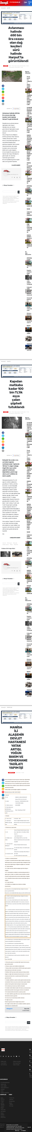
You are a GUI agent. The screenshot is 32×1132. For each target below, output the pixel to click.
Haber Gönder (16, 1064)
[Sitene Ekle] (20, 1056)
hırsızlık (14, 486)
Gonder (19, 192)
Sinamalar (3, 1109)
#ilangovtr (9, 1008)
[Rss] (14, 1056)
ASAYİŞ (8, 361)
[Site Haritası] (17, 1056)
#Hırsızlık (15, 543)
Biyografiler (12, 1101)
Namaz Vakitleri (2, 1104)
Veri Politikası (4, 1064)
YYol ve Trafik (2, 1101)
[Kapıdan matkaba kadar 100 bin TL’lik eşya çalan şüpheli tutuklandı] (12, 422)
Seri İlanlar (3, 1111)
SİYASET (3, 1089)
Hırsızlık (15, 508)
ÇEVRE (8, 8)
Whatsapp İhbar (16, 1063)
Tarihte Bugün (2, 1107)
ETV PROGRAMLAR (15, 2)
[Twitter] (4, 1056)
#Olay (11, 544)
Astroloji (11, 1106)
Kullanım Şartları (17, 1061)
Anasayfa (3, 8)
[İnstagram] (7, 1056)
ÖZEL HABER (4, 1086)
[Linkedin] (12, 1056)
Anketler (11, 1099)
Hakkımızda (3, 1061)
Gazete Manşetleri (3, 1116)
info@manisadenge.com (12, 174)
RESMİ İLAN (9, 707)
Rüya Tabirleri (11, 1103)
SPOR (2, 1091)
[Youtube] (9, 1056)
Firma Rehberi (2, 1113)
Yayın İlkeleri (3, 1063)
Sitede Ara (11, 1098)
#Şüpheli (16, 544)
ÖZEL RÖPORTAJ (5, 1087)
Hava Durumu (2, 1098)
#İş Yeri (4, 543)
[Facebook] (1, 1056)
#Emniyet (9, 543)
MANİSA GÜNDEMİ (5, 1092)
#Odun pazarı (6, 544)
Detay (17, 1130)
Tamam (24, 1130)
